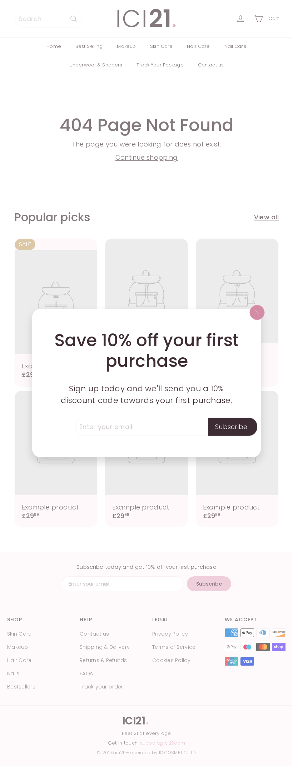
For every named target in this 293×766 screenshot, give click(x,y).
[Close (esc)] (257, 312)
